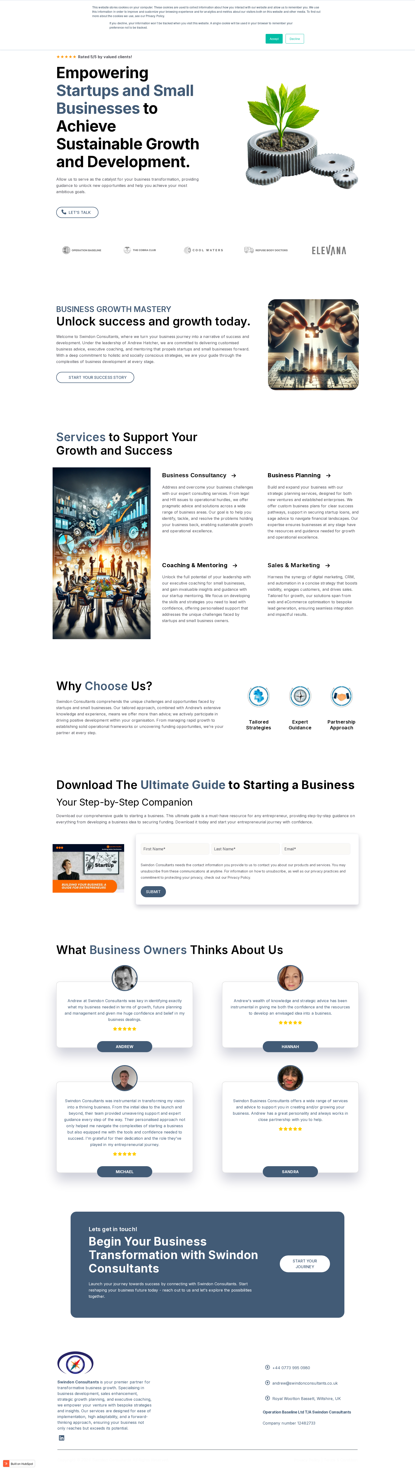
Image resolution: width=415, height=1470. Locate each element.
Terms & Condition (341, 1459)
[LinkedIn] (62, 1438)
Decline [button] (295, 39)
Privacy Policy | (308, 1459)
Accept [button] (274, 39)
